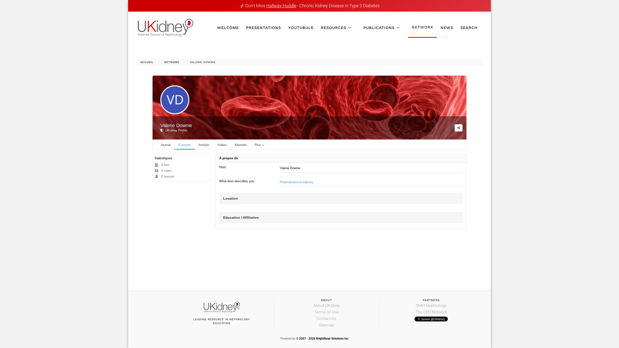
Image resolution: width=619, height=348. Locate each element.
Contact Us (326, 318)
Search (469, 27)
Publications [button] (379, 27)
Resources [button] (333, 27)
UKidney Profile (175, 130)
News (447, 27)
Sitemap (326, 325)
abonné (167, 176)
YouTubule (301, 27)
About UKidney (326, 305)
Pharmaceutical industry (297, 182)
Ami (165, 165)
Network (422, 27)
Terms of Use (326, 312)
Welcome (228, 27)
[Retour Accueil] (165, 28)
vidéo (166, 171)
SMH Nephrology (431, 305)
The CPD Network (431, 312)
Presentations (263, 27)
